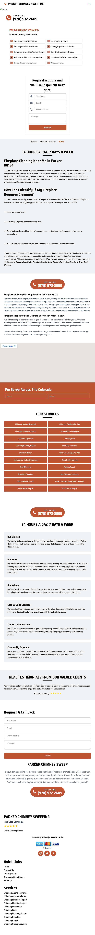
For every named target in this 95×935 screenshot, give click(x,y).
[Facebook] (53, 853)
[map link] (6, 3)
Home (33, 141)
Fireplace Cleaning (47, 141)
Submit (47, 128)
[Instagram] (40, 853)
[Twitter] (47, 853)
